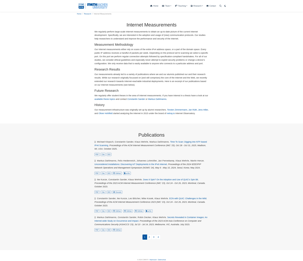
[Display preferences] (225, 6)
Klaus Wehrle (141, 142)
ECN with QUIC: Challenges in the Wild (187, 198)
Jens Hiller (203, 110)
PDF (97, 154)
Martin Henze (197, 161)
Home (79, 14)
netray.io (171, 113)
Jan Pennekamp (166, 161)
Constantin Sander (136, 99)
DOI (108, 154)
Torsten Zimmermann (177, 110)
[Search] (220, 6)
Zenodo (118, 192)
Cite (103, 154)
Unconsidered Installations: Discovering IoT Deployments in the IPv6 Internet (130, 164)
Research (87, 14)
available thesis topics (104, 99)
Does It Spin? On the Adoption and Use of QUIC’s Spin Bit (170, 179)
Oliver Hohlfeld (106, 113)
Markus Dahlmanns (157, 99)
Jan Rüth (192, 110)
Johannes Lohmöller (147, 161)
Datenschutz (162, 260)
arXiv (128, 173)
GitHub (118, 173)
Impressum (153, 260)
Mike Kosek (147, 198)
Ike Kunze (102, 179)
